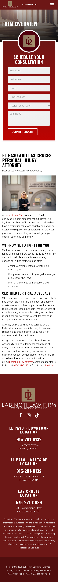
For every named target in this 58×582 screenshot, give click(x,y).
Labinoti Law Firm (14, 215)
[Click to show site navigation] (52, 5)
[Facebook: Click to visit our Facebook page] (20, 416)
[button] (29, 4)
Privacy (10, 570)
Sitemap (46, 567)
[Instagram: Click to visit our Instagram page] (28, 416)
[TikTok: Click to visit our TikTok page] (37, 416)
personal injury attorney (21, 361)
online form (48, 365)
